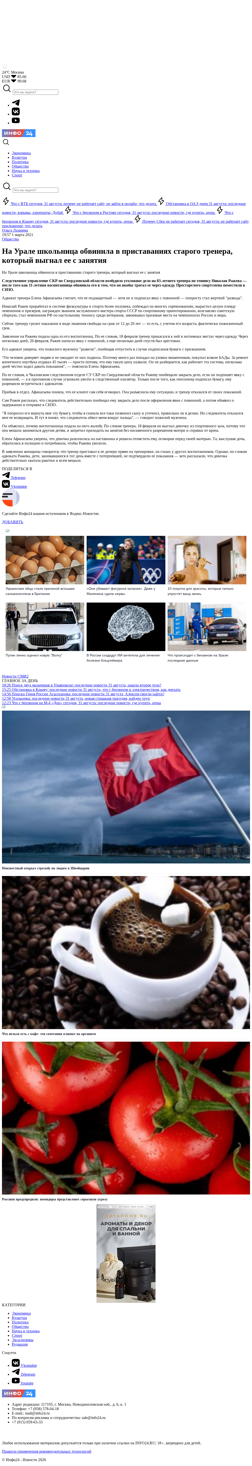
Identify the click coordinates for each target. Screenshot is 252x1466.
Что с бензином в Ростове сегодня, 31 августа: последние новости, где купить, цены (144, 212)
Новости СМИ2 (15, 676)
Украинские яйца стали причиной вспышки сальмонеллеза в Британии (40, 591)
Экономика (21, 1313)
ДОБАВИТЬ (12, 522)
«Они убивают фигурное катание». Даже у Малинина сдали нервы (121, 591)
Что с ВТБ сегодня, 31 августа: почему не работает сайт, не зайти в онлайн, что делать (83, 204)
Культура (19, 1318)
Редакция (20, 1344)
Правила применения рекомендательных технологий (46, 1451)
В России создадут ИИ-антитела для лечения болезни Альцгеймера (123, 657)
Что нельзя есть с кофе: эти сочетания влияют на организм (49, 1034)
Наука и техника (26, 1331)
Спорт (17, 1335)
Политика (20, 1322)
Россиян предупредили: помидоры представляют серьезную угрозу (55, 1199)
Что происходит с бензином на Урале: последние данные (198, 657)
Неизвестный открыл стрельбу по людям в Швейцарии (45, 868)
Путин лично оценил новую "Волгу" (34, 655)
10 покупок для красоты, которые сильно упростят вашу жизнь (201, 591)
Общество (10, 239)
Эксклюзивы (22, 1340)
